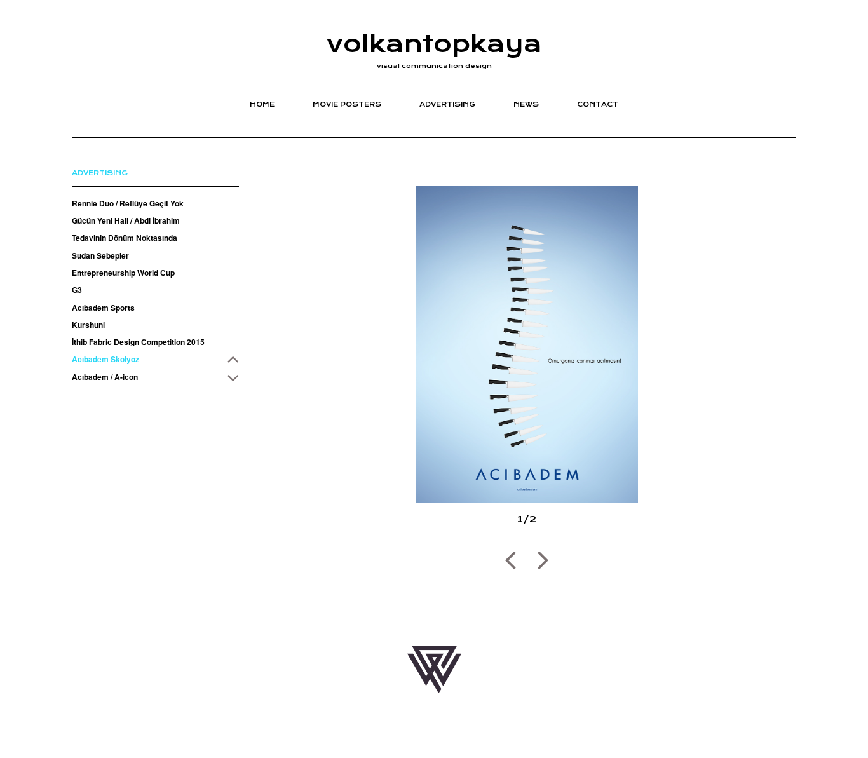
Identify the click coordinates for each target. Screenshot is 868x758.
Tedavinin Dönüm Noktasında (124, 237)
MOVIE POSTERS (347, 104)
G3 (77, 289)
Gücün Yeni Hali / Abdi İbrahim (126, 220)
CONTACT (597, 104)
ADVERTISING (447, 104)
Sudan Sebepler (100, 255)
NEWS (526, 104)
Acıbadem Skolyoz (105, 359)
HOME (262, 104)
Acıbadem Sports (103, 307)
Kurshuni (88, 324)
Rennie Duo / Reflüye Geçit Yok (128, 203)
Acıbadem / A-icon (105, 376)
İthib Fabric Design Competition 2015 (138, 342)
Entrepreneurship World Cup (123, 272)
